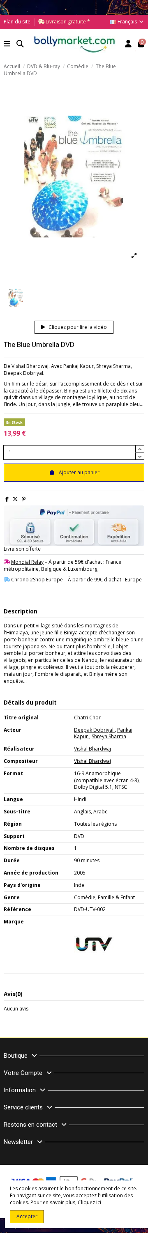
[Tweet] (15, 499)
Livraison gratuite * (67, 21)
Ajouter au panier (79, 472)
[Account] (128, 45)
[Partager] (7, 499)
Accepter (26, 1216)
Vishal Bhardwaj (92, 748)
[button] (7, 45)
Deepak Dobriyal (94, 729)
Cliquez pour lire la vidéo (77, 327)
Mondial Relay (27, 561)
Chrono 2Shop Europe (37, 579)
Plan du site (17, 21)
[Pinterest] (23, 499)
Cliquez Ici (89, 1202)
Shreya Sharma (109, 736)
